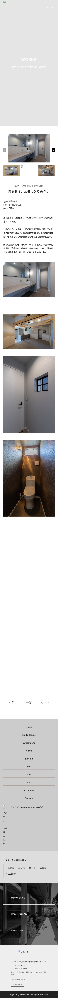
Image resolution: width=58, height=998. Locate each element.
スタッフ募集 (17, 984)
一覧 (29, 702)
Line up (29, 758)
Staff (29, 782)
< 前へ (13, 702)
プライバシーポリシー (18, 979)
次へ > (45, 702)
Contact (29, 798)
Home (29, 727)
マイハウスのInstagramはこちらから (27, 807)
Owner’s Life (29, 743)
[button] (53, 150)
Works (29, 751)
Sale (29, 766)
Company (29, 790)
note (29, 774)
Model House (29, 735)
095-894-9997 (21, 965)
